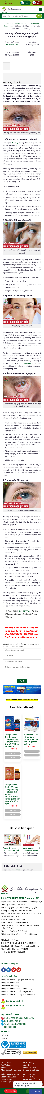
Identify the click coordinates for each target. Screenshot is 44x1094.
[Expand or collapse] (5, 75)
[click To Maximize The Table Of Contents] (6, 66)
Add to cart (12, 753)
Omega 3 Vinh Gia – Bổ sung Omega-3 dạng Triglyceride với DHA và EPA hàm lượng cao (12, 740)
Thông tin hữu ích (22, 23)
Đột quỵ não (24, 611)
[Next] (40, 848)
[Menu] (40, 9)
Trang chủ (9, 23)
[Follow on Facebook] (3, 969)
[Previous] (4, 848)
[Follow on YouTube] (18, 969)
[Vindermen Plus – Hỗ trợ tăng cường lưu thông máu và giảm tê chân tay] (31, 723)
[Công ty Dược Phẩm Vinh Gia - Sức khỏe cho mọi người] (11, 9)
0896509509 (15, 634)
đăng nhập (15, 870)
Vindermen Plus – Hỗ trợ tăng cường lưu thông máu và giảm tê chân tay (31, 739)
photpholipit (26, 363)
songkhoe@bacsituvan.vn (24, 637)
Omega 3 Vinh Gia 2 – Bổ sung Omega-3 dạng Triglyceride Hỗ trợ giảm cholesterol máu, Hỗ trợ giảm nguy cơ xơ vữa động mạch (12, 794)
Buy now (12, 757)
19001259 (28, 634)
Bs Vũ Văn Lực (12, 45)
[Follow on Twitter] (8, 969)
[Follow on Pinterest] (13, 969)
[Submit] (39, 16)
